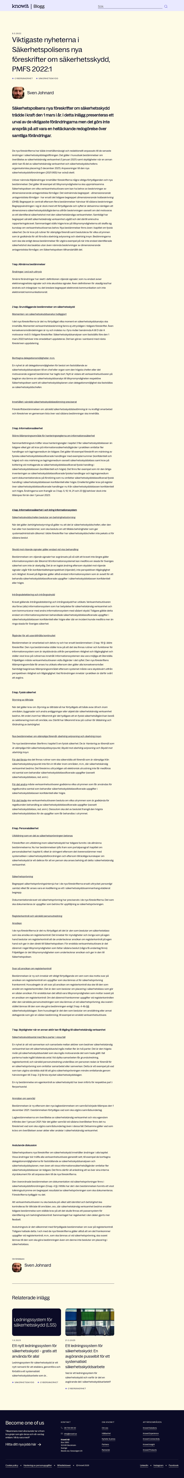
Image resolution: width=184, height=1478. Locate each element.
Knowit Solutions (150, 1428)
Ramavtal (106, 1450)
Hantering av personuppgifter (38, 1465)
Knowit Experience (151, 1433)
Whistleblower (64, 1465)
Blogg (39, 6)
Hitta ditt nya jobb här (21, 1444)
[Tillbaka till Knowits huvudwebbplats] (20, 7)
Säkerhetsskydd (24, 1382)
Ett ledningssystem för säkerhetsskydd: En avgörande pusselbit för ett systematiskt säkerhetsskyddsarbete (87, 1356)
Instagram (158, 1465)
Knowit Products (150, 1450)
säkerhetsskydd (48, 78)
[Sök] (166, 6)
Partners (105, 1444)
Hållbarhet (106, 1433)
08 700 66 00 (70, 1428)
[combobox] (130, 6)
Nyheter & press (108, 1439)
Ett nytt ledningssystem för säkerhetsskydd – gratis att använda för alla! (34, 1351)
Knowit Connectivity (151, 1439)
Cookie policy (12, 1465)
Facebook (173, 1465)
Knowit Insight (149, 1444)
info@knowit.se (70, 1434)
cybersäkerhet (24, 78)
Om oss (105, 1428)
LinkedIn (144, 1465)
